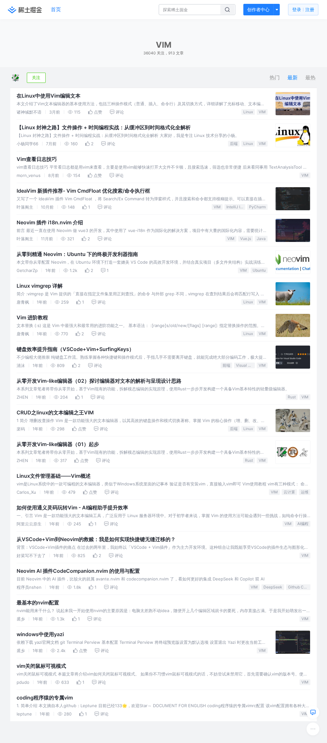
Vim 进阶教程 (32, 317)
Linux (248, 111)
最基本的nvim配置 (38, 602)
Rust (292, 397)
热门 (275, 78)
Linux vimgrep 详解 (40, 286)
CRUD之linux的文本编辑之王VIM (55, 412)
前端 (226, 365)
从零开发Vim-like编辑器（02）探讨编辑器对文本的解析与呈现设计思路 (99, 381)
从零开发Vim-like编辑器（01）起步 (58, 444)
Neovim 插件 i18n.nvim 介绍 (50, 222)
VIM (262, 111)
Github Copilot (299, 587)
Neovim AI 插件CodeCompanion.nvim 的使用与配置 (78, 571)
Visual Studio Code (245, 365)
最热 (310, 78)
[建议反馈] (313, 712)
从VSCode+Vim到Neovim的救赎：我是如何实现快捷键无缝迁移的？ (96, 539)
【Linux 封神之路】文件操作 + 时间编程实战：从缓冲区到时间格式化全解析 (104, 127)
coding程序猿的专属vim (45, 697)
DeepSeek (272, 587)
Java (261, 238)
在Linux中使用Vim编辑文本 (48, 95)
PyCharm (257, 206)
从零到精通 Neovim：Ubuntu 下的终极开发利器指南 (77, 254)
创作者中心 (258, 9)
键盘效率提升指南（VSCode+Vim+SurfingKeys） (75, 349)
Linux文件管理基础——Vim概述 (54, 476)
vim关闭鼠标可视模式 (41, 666)
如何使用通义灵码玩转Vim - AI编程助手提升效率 (72, 507)
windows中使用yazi (40, 634)
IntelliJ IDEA (235, 206)
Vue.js (245, 238)
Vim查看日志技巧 (37, 159)
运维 (304, 492)
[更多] (313, 729)
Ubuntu (259, 270)
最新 (292, 78)
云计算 (289, 492)
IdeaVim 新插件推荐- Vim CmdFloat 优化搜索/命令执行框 (83, 191)
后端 (234, 143)
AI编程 (302, 523)
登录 (303, 9)
